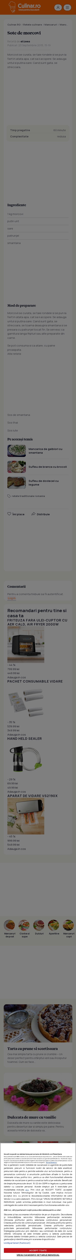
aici (27, 1189)
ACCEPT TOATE (38, 1250)
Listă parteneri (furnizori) (17, 1242)
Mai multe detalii (51, 1162)
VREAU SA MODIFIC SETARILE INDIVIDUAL (38, 1255)
